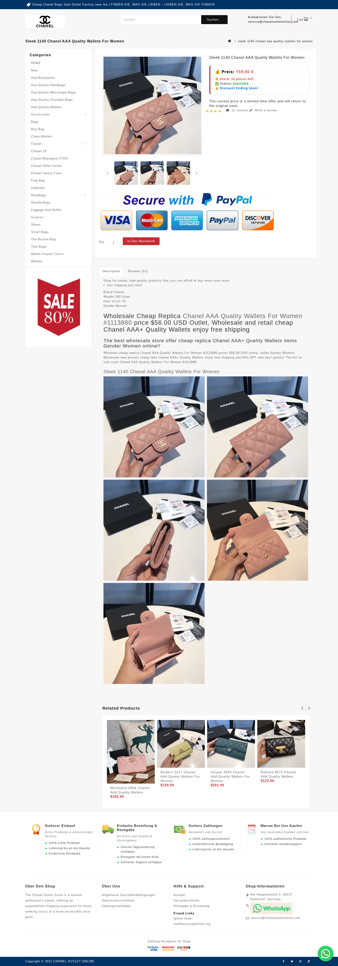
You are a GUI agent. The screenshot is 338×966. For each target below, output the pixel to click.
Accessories (40, 114)
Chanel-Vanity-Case (46, 173)
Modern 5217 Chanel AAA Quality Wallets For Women (180, 776)
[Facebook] (284, 962)
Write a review (265, 110)
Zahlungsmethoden (116, 906)
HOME (36, 63)
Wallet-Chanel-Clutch (47, 254)
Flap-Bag (38, 180)
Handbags (38, 195)
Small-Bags (40, 232)
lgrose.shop (183, 918)
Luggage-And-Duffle (46, 210)
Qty (101, 242)
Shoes (36, 224)
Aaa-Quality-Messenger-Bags (53, 92)
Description (111, 271)
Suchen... (214, 19)
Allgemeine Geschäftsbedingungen (128, 895)
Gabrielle (38, 188)
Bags (35, 121)
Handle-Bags (41, 202)
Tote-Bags (39, 246)
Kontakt (180, 895)
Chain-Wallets (41, 136)
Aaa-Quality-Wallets (46, 107)
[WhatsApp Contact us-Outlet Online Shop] (325, 953)
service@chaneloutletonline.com (275, 918)
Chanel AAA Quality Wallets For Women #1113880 (202, 319)
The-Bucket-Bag (43, 239)
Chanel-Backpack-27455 (49, 158)
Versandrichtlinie (186, 900)
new (34, 70)
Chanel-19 (38, 151)
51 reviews (240, 110)
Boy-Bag (37, 129)
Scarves (37, 217)
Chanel (36, 144)
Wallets (37, 261)
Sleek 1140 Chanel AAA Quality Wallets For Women (161, 371)
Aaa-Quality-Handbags (48, 85)
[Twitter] (292, 962)
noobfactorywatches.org (192, 924)
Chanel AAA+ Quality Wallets (181, 357)
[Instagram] (300, 962)
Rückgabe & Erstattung (191, 906)
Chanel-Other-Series (46, 166)
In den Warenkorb (141, 241)
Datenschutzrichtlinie (118, 900)
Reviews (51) (138, 271)
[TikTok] (309, 962)
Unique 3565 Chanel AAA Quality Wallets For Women (230, 776)
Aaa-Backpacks (43, 77)
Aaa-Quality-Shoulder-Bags (52, 99)
